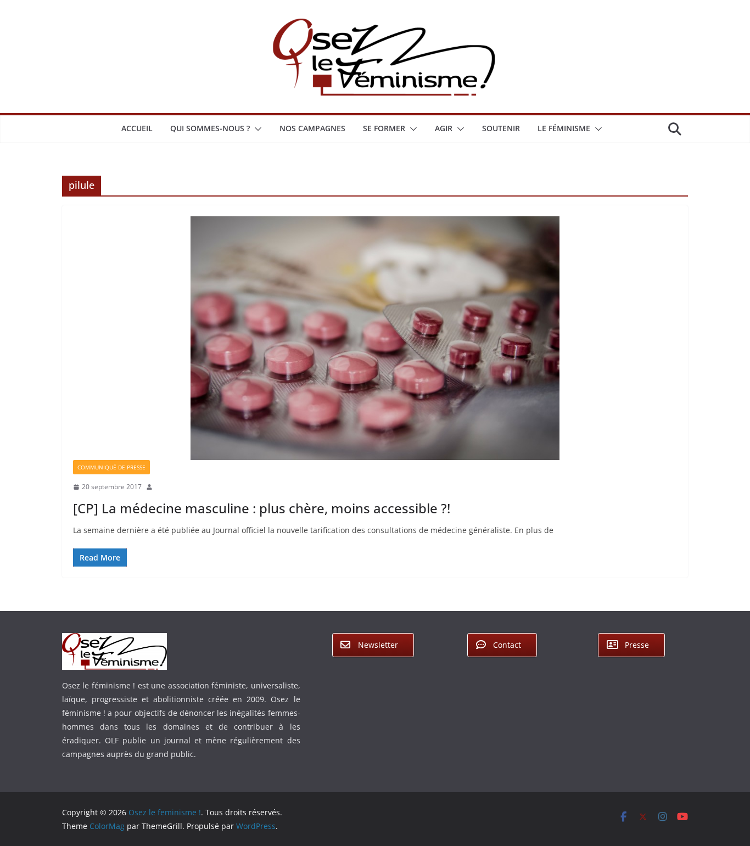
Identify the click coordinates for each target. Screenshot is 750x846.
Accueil (137, 128)
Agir (443, 128)
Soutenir (501, 128)
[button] (256, 129)
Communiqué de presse (111, 467)
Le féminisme (564, 128)
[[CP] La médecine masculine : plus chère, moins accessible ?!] (375, 338)
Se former (384, 128)
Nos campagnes (312, 128)
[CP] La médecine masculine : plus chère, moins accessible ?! (261, 508)
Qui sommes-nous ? (210, 128)
